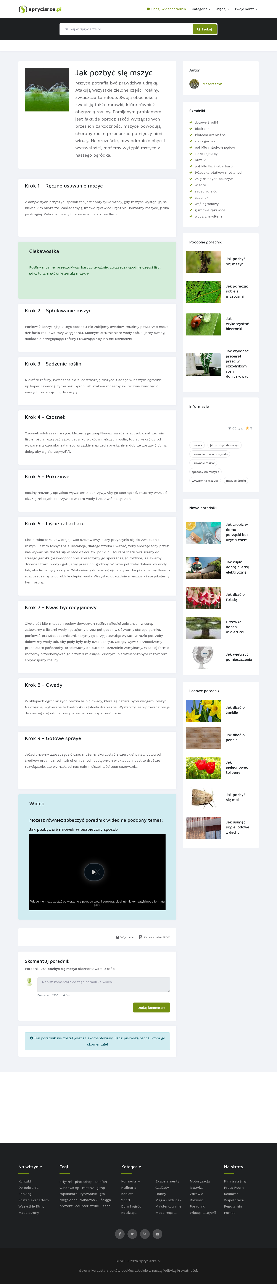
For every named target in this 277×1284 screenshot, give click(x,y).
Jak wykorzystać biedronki (237, 323)
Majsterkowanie (168, 1206)
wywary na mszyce (205, 480)
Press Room (234, 1187)
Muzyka (196, 1187)
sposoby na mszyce (205, 472)
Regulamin (233, 1206)
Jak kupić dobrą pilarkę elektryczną (237, 567)
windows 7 (89, 1200)
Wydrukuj (128, 937)
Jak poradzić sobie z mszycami (237, 291)
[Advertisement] (138, 1107)
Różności (197, 1200)
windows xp (69, 1188)
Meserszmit (212, 84)
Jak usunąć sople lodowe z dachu (237, 827)
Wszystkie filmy (31, 1206)
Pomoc (229, 1213)
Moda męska (166, 1213)
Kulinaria (128, 1187)
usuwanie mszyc (203, 463)
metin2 (88, 1188)
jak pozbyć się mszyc (224, 445)
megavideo (68, 1200)
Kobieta (127, 1194)
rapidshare (68, 1194)
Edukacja (129, 1213)
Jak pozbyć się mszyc (235, 261)
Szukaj (206, 29)
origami (66, 1182)
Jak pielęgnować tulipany (237, 767)
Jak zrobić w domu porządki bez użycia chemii (237, 532)
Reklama (231, 1194)
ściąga (106, 1200)
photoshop (83, 1182)
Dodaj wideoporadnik (168, 9)
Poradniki (197, 1206)
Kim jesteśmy (235, 1181)
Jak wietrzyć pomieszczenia (238, 656)
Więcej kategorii (203, 1213)
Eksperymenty (167, 1181)
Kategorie (200, 9)
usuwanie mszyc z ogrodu (210, 454)
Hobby (160, 1194)
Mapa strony (28, 1213)
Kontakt (24, 1181)
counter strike (87, 1206)
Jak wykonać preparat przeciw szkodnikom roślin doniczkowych (238, 363)
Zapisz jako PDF (156, 937)
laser (106, 1206)
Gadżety (162, 1187)
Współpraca (234, 1200)
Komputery (130, 1181)
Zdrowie (196, 1194)
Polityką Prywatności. (180, 1270)
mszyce (197, 445)
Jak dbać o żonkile (235, 710)
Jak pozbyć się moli (235, 797)
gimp (101, 1188)
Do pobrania (28, 1187)
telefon (101, 1182)
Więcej (221, 9)
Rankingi (25, 1194)
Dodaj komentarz (151, 1007)
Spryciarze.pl (150, 1261)
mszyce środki (236, 480)
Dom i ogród (131, 1206)
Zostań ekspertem (33, 1200)
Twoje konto (244, 9)
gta (102, 1194)
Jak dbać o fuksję (235, 597)
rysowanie (88, 1194)
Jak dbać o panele (235, 737)
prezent (66, 1206)
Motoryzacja (200, 1181)
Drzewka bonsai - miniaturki (235, 627)
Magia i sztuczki (168, 1200)
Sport (125, 1200)
